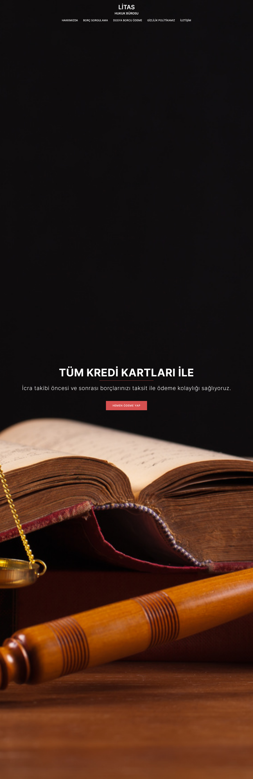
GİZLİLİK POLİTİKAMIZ (161, 20)
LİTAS (126, 7)
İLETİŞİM (185, 20)
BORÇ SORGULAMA (95, 20)
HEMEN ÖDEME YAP (126, 405)
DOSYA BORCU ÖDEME (127, 20)
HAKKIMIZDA (70, 20)
